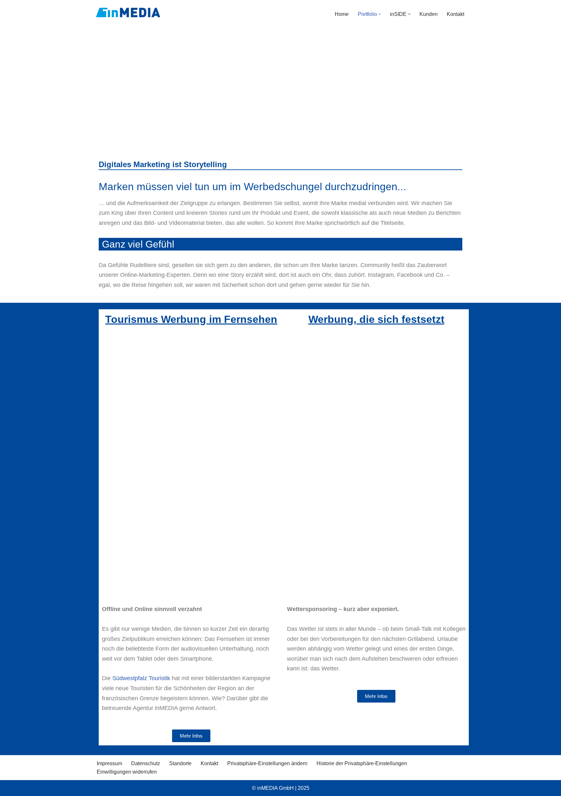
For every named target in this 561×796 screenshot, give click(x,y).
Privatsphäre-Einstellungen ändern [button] (267, 763)
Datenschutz (145, 763)
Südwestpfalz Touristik (141, 678)
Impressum (109, 763)
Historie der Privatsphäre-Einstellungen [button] (362, 763)
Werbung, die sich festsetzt (376, 319)
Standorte (180, 763)
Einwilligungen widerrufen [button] (127, 772)
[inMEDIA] (127, 12)
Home (342, 14)
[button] (380, 14)
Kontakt (455, 14)
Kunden (428, 14)
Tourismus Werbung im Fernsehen (191, 319)
